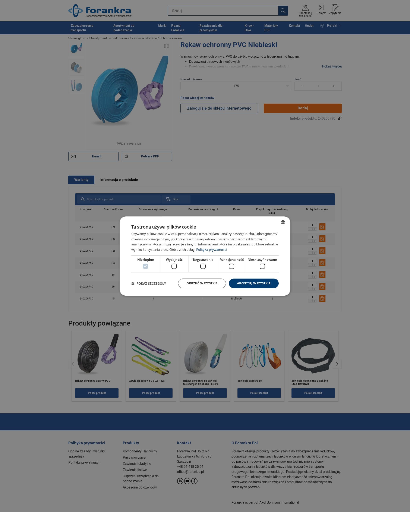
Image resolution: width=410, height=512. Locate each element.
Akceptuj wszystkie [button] (254, 283)
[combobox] (283, 222)
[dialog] (205, 256)
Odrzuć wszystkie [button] (201, 283)
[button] (148, 283)
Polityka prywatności (211, 249)
